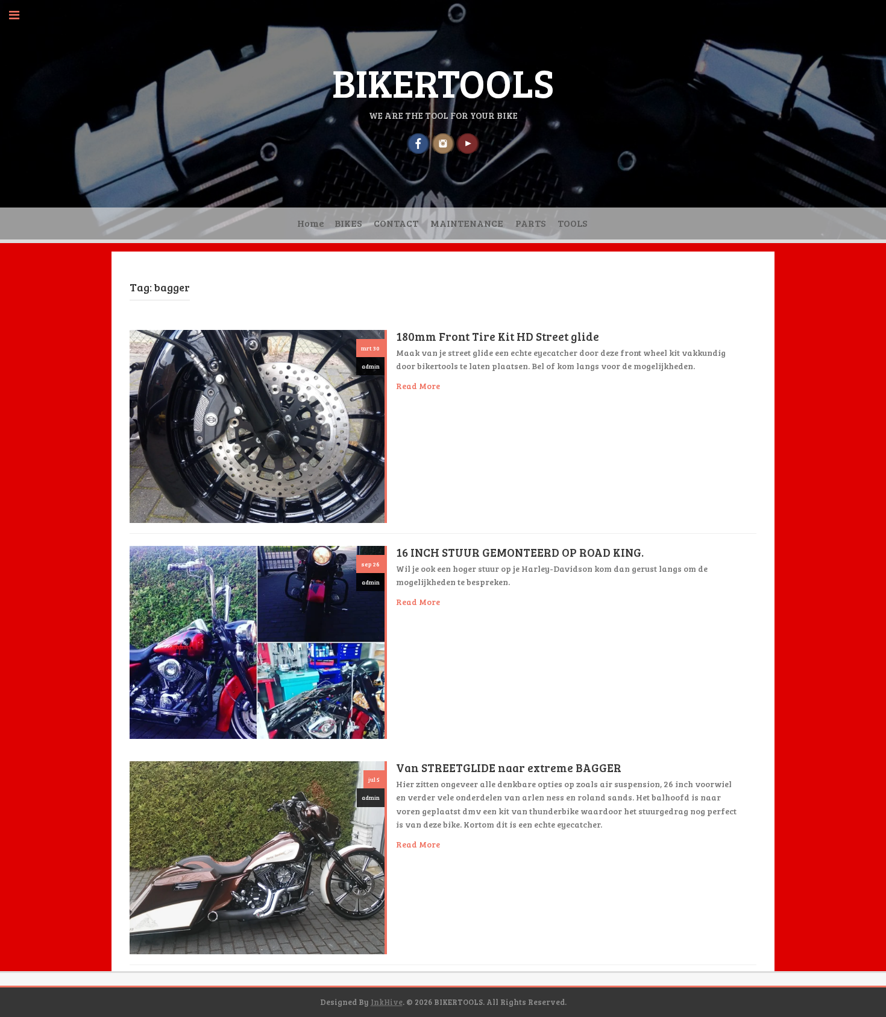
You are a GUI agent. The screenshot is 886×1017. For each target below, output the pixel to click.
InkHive (387, 1001)
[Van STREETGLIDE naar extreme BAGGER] (257, 856)
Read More (418, 385)
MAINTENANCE (466, 223)
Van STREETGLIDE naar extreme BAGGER (508, 767)
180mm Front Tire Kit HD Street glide (497, 336)
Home (310, 223)
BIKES (348, 223)
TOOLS (572, 223)
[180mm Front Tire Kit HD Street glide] (257, 425)
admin (371, 366)
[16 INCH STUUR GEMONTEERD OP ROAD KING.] (257, 641)
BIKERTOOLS (443, 82)
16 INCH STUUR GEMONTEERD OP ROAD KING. (520, 552)
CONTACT (396, 223)
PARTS (530, 223)
